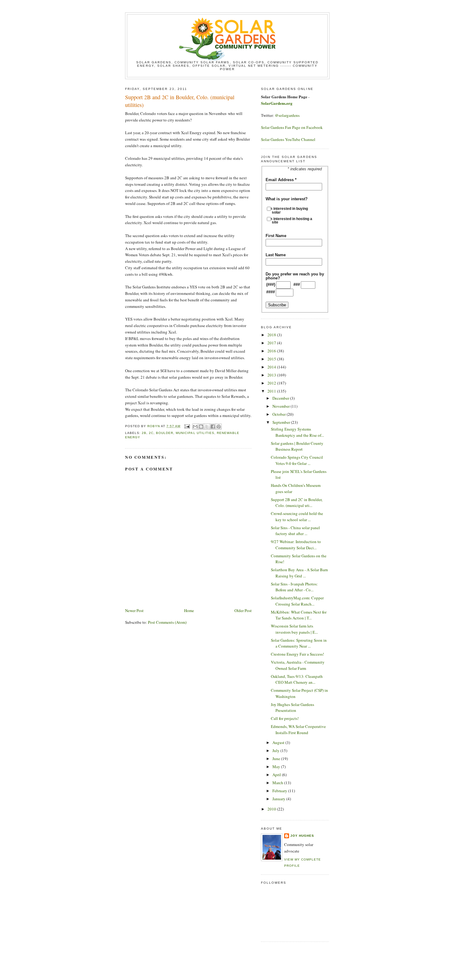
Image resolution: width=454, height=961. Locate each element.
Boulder (164, 433)
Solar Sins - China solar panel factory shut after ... (295, 531)
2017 (272, 343)
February (280, 790)
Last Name (276, 255)
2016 (272, 351)
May (276, 766)
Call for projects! (285, 718)
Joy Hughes (302, 835)
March (278, 782)
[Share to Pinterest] (219, 426)
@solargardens (287, 115)
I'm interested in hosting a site (292, 220)
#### (270, 292)
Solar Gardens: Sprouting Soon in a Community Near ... (299, 643)
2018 (272, 335)
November (281, 406)
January (279, 799)
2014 (272, 367)
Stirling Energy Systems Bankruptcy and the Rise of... (297, 432)
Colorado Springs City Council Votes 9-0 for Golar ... (297, 460)
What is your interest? (287, 199)
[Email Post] (187, 426)
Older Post (243, 610)
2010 (272, 809)
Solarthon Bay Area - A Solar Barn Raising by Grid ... (299, 573)
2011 (272, 391)
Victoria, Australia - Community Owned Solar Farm (298, 665)
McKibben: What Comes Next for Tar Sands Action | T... (298, 615)
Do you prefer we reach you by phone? (295, 276)
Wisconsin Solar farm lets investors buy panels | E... (294, 629)
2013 (272, 375)
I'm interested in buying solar (290, 210)
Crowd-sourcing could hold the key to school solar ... (297, 516)
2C (151, 433)
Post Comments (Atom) (167, 622)
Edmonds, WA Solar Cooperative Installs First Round (298, 729)
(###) (270, 285)
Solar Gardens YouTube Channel (288, 139)
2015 (272, 359)
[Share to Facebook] (213, 426)
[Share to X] (207, 426)
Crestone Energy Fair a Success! (297, 654)
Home (189, 610)
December (281, 398)
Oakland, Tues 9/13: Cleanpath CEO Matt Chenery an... (297, 679)
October (279, 414)
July (276, 750)
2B (144, 433)
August (278, 742)
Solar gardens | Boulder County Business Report (297, 446)
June (276, 758)
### (296, 285)
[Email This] (195, 426)
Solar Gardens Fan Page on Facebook (292, 127)
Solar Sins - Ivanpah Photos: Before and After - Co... (294, 587)
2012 (272, 383)
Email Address (281, 180)
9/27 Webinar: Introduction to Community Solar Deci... (296, 545)
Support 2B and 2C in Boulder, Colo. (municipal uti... (296, 502)
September (281, 422)
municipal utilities (195, 433)
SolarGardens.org (276, 103)
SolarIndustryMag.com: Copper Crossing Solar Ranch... (297, 601)
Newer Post (134, 610)
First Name (276, 236)
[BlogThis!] (201, 426)
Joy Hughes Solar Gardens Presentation (292, 707)
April (277, 774)
